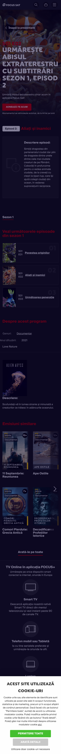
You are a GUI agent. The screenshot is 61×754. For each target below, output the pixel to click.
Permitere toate (30, 733)
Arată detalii (31, 742)
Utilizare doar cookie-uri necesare (30, 749)
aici (40, 724)
